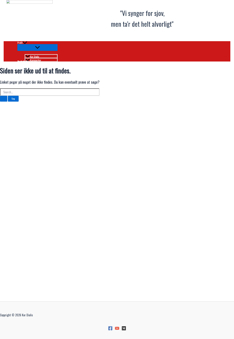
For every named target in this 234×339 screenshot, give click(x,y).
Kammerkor (35, 60)
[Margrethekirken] (124, 329)
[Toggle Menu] (37, 47)
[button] (24, 42)
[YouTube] (117, 329)
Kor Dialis (34, 56)
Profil (19, 42)
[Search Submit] (3, 99)
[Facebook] (110, 329)
